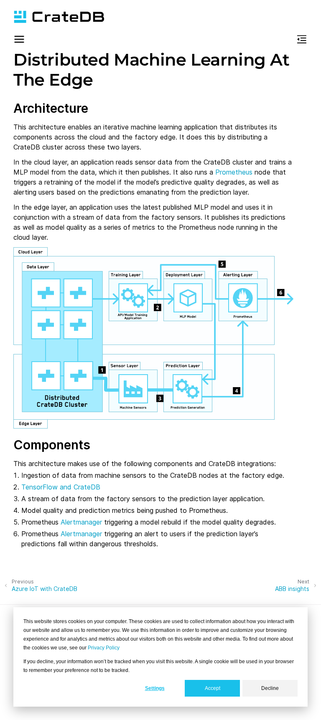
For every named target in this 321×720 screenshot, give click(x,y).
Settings (155, 688)
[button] (19, 40)
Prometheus (233, 172)
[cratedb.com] (58, 16)
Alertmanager (81, 522)
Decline (270, 688)
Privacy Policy (104, 648)
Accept (212, 688)
